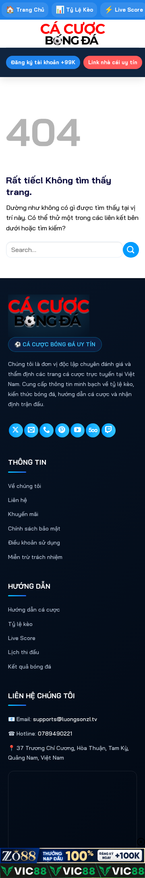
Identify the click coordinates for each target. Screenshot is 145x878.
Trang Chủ (25, 9)
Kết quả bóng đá (29, 666)
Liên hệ (17, 500)
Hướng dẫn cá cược (34, 609)
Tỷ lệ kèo (20, 624)
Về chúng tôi (24, 486)
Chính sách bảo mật (34, 528)
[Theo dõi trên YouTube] (77, 430)
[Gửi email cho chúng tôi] (31, 430)
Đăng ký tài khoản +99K (43, 62)
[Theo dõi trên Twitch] (109, 430)
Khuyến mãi (23, 514)
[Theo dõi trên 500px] (93, 430)
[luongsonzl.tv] (72, 34)
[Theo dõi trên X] (16, 430)
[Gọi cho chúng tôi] (46, 430)
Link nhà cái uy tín (112, 62)
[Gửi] (131, 250)
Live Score (21, 638)
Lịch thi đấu (23, 652)
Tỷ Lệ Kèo (74, 9)
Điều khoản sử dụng (34, 542)
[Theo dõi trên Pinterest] (62, 430)
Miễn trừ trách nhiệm (35, 557)
